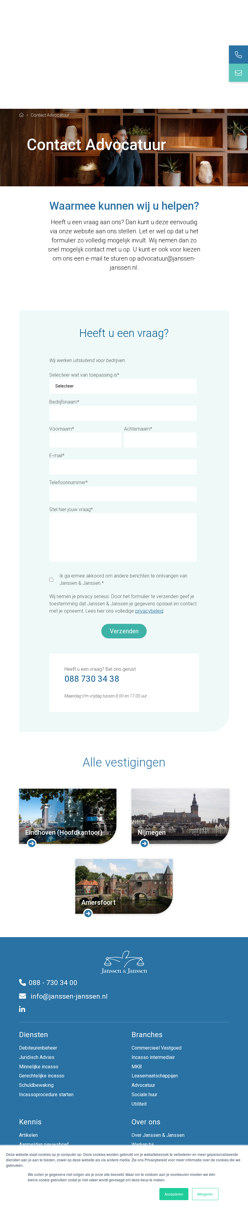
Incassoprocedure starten (46, 1094)
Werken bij (143, 1144)
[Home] (21, 114)
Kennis (30, 1122)
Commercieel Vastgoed (156, 1048)
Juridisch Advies (36, 1057)
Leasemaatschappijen (155, 1076)
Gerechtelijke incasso (41, 1076)
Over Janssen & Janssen (158, 1135)
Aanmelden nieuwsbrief (44, 1144)
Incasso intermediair (153, 1057)
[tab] (238, 54)
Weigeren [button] (205, 1193)
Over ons (146, 1122)
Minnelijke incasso (38, 1067)
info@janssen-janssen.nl (68, 996)
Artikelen (28, 1135)
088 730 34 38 (91, 679)
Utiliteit (139, 1104)
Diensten (33, 1034)
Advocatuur (143, 1085)
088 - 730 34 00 (53, 983)
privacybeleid (149, 611)
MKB (137, 1067)
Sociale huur (144, 1094)
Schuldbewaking (36, 1085)
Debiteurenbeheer (38, 1048)
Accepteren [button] (174, 1193)
